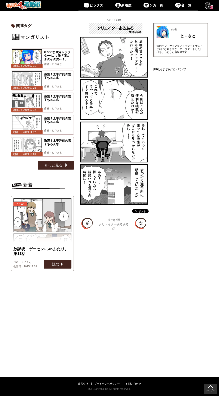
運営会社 (83, 383)
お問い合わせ (133, 383)
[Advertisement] (180, 217)
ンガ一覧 (154, 5)
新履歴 (123, 5)
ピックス (94, 5)
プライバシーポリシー (107, 383)
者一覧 (183, 5)
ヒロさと (188, 36)
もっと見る (54, 165)
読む (55, 264)
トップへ (210, 390)
